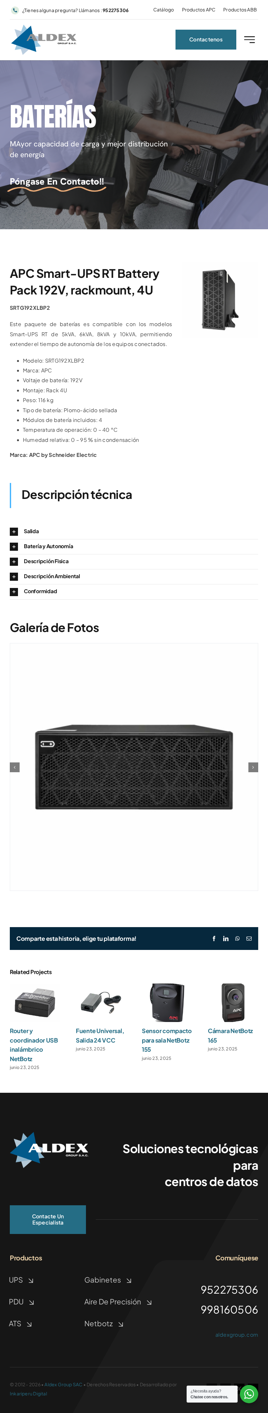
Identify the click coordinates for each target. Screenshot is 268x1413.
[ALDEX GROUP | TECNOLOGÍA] (49, 1134)
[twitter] (239, 1389)
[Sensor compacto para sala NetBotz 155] (167, 987)
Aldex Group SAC (63, 1384)
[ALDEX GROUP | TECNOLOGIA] (43, 27)
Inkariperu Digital (28, 1393)
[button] (134, 531)
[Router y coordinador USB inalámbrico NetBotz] (35, 987)
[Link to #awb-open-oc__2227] (249, 39)
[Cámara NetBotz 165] (233, 987)
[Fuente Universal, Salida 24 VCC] (101, 987)
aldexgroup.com (236, 1334)
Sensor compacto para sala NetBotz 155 (167, 1040)
